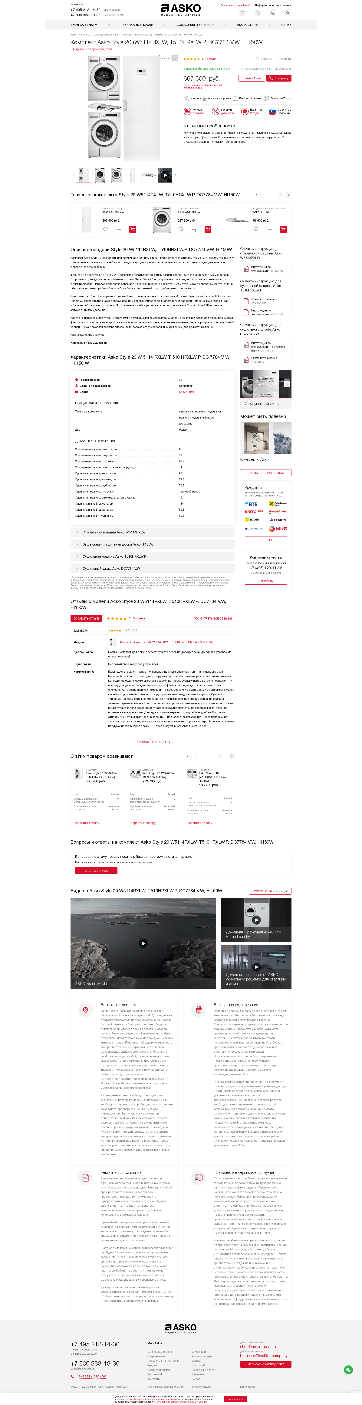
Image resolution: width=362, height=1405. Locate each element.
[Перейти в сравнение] (257, 13)
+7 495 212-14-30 (85, 10)
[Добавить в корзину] (132, 229)
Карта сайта (247, 1386)
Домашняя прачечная (195, 24)
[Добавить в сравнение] (119, 229)
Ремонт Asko (155, 1374)
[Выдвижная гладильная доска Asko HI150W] (237, 219)
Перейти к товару (86, 823)
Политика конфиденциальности (165, 1386)
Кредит (152, 1365)
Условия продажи (202, 1386)
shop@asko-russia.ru (258, 1347)
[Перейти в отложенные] (242, 13)
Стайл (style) (187, 391)
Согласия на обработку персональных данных (181, 1401)
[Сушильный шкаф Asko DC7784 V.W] (86, 219)
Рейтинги (198, 1374)
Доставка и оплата (160, 1351)
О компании (199, 1351)
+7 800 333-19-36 (85, 15)
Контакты (153, 1378)
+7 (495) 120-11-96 (266, 568)
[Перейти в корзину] (272, 13)
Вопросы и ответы (204, 1369)
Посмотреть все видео (270, 891)
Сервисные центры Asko (163, 1360)
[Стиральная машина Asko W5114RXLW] (162, 219)
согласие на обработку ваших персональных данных (144, 1399)
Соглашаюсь (235, 1399)
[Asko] (181, 10)
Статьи (196, 1360)
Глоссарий (198, 1365)
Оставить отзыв (86, 618)
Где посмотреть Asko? (236, 5)
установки (227, 113)
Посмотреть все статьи (266, 472)
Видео (196, 1378)
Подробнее (266, 539)
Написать (266, 581)
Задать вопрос (96, 870)
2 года (254, 113)
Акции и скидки (202, 1356)
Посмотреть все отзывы (213, 618)
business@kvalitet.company (264, 1356)
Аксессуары (247, 24)
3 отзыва (210, 58)
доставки (199, 113)
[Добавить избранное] (105, 229)
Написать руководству (266, 1364)
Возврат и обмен (158, 1369)
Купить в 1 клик (252, 78)
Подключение (156, 1356)
